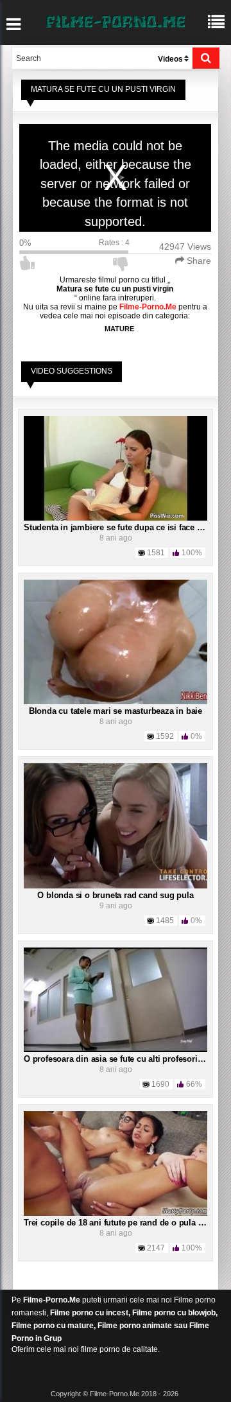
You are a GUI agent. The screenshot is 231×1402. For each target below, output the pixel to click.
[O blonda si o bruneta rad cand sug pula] (115, 825)
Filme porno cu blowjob (174, 1312)
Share (197, 260)
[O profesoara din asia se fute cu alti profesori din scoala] (115, 998)
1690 (160, 1084)
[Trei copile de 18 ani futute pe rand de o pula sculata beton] (115, 1163)
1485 (165, 920)
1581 (156, 552)
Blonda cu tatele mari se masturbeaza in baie (115, 711)
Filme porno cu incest (89, 1312)
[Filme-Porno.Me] (115, 20)
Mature (119, 329)
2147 (156, 1247)
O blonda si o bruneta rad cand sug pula (115, 895)
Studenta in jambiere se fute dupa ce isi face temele (123, 527)
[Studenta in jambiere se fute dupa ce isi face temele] (115, 467)
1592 (165, 736)
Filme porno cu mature (53, 1325)
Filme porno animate (135, 1325)
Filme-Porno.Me (51, 1299)
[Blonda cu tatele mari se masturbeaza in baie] (115, 641)
